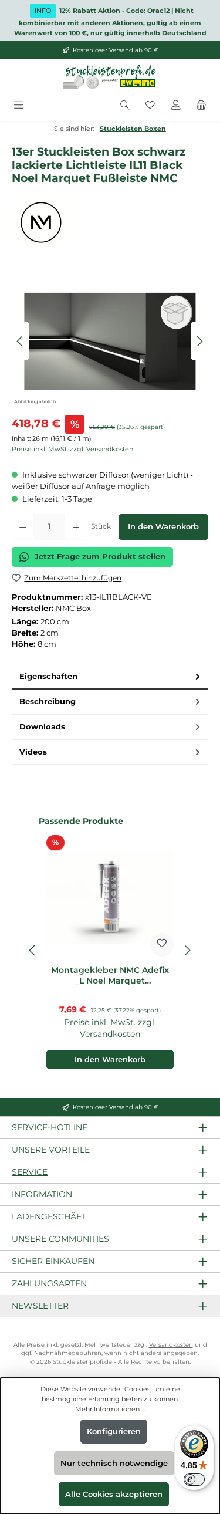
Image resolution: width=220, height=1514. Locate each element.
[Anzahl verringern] (22, 527)
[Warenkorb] (201, 105)
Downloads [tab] (42, 726)
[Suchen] (125, 105)
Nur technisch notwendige (114, 1463)
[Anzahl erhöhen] (76, 527)
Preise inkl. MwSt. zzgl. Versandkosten (72, 449)
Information (42, 1194)
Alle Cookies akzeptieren (114, 1494)
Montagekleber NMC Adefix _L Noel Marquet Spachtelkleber (110, 975)
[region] (110, 341)
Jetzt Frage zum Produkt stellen (100, 556)
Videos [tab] (33, 752)
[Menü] (19, 105)
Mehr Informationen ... (110, 1409)
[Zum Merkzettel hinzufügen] (162, 945)
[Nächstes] (199, 341)
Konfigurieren (114, 1431)
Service (30, 1172)
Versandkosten (171, 1344)
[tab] (110, 677)
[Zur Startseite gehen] (110, 77)
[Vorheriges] (20, 341)
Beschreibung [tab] (47, 701)
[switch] (194, 1479)
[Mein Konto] (176, 105)
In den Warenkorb (163, 526)
